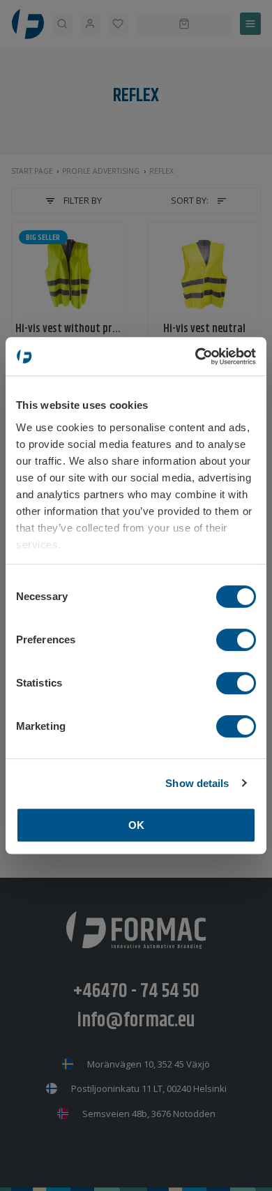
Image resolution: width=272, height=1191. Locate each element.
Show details (197, 783)
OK (136, 825)
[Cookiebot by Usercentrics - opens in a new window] (195, 356)
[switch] (236, 640)
